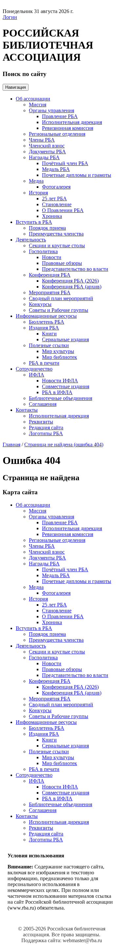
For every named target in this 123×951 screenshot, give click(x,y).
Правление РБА (60, 116)
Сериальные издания (65, 339)
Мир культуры (58, 351)
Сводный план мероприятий (61, 298)
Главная (11, 444)
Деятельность (31, 239)
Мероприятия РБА (50, 292)
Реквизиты (41, 421)
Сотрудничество (34, 369)
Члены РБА (42, 140)
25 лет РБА (54, 198)
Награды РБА (44, 157)
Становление (57, 204)
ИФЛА (36, 374)
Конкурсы (40, 304)
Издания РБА (44, 327)
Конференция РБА (50, 275)
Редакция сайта (46, 427)
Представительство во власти (75, 269)
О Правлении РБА (63, 210)
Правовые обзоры (62, 263)
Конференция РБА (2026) (70, 281)
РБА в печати (44, 363)
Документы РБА (47, 151)
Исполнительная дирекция (72, 122)
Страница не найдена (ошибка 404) (63, 444)
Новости (51, 257)
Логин (10, 17)
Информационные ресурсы (46, 316)
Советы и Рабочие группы (58, 310)
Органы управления (51, 110)
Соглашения (42, 404)
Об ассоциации (33, 98)
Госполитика (43, 251)
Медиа (36, 181)
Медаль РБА (56, 169)
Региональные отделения (57, 134)
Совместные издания (65, 386)
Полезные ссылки (49, 345)
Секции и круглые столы (57, 245)
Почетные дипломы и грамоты (76, 175)
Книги (49, 333)
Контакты (27, 410)
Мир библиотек (59, 357)
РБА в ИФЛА (57, 392)
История (38, 192)
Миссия (37, 104)
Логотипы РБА (46, 433)
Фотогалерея (56, 187)
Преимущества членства (56, 234)
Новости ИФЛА (60, 380)
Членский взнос (47, 145)
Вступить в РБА (34, 222)
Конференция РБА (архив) (71, 286)
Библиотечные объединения (60, 398)
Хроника (52, 216)
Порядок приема (47, 228)
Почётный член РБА (65, 163)
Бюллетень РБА (46, 322)
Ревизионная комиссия (67, 128)
